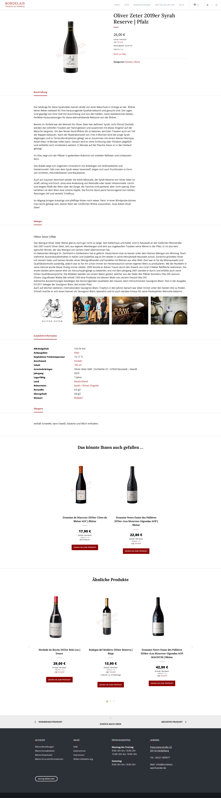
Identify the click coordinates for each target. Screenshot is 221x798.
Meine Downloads (43, 755)
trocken (78, 360)
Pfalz (76, 352)
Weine (137, 61)
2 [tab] (110, 701)
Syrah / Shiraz (81, 385)
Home (117, 5)
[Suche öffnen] (216, 5)
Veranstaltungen (142, 5)
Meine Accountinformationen (49, 759)
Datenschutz (79, 750)
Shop (126, 5)
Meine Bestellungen (44, 746)
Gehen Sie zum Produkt (85, 547)
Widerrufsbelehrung (83, 759)
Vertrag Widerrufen (46, 778)
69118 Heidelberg (159, 750)
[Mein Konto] (207, 5)
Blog (181, 5)
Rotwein (129, 61)
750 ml (77, 365)
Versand (120, 42)
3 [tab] (113, 701)
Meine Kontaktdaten (45, 750)
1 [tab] (107, 701)
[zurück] (29, 647)
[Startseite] (15, 5)
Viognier (94, 385)
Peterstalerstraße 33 (161, 747)
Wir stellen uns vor (165, 5)
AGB (75, 746)
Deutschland (81, 381)
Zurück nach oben (110, 724)
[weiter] (191, 647)
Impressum (78, 755)
